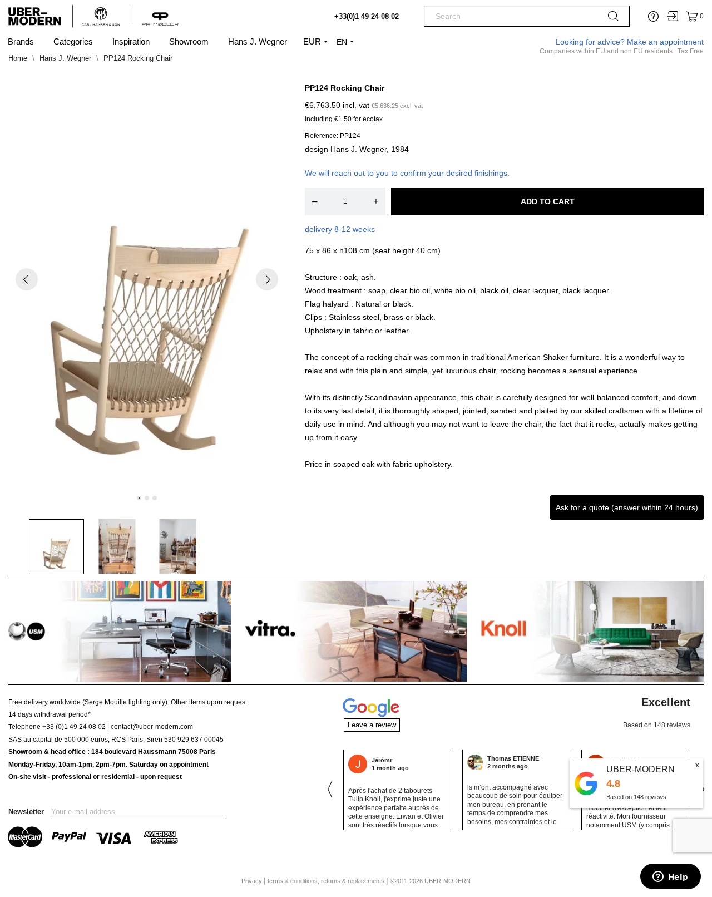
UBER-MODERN (640, 769)
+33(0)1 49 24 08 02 (366, 16)
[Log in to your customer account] (672, 16)
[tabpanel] (147, 289)
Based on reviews (636, 796)
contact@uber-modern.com (152, 727)
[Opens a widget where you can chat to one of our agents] (670, 877)
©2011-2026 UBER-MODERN (430, 881)
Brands (21, 41)
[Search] (613, 18)
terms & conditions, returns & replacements (327, 881)
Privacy (252, 881)
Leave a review (372, 725)
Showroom (189, 41)
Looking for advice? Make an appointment (630, 41)
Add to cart (548, 201)
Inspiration (131, 41)
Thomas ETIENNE (513, 758)
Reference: (321, 136)
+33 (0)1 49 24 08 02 (74, 727)
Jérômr (382, 760)
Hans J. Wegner (257, 41)
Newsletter (26, 811)
